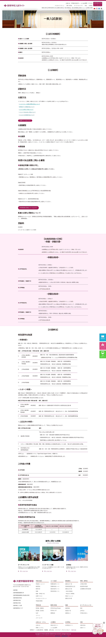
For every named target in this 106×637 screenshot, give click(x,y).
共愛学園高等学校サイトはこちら (98, 4)
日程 (81, 608)
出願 (86, 5)
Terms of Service (64, 635)
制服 (37, 591)
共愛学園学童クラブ (18, 608)
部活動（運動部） (40, 608)
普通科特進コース (55, 586)
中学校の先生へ (84, 613)
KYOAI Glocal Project (56, 608)
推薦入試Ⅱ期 (68, 588)
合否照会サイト (69, 625)
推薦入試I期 (44, 7)
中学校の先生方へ (75, 3)
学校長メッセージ (40, 584)
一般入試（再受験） (70, 593)
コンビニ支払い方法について (26, 109)
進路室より (68, 613)
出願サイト (83, 627)
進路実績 (67, 608)
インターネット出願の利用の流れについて (29, 104)
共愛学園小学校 (17, 603)
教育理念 (38, 586)
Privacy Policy (57, 635)
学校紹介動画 (39, 600)
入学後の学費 (83, 584)
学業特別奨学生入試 (52, 7)
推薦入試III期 (89, 7)
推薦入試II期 (60, 7)
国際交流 (53, 613)
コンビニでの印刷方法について (26, 115)
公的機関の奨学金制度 (85, 588)
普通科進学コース (55, 584)
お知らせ (68, 3)
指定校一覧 (68, 610)
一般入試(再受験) (74, 7)
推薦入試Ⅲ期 (68, 598)
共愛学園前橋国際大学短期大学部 (21, 595)
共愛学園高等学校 (17, 597)
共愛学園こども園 (17, 605)
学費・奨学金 (69, 5)
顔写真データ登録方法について (26, 106)
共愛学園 (15, 590)
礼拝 (37, 613)
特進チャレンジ (82, 7)
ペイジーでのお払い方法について (27, 112)
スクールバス (39, 617)
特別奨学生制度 (84, 586)
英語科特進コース (55, 591)
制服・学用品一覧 (40, 593)
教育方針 (38, 588)
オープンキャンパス (78, 5)
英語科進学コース (55, 588)
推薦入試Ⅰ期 (68, 584)
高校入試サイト (54, 625)
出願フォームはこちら (25, 120)
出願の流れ (83, 625)
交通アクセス (39, 596)
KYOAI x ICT (54, 610)
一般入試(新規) (67, 7)
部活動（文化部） (40, 610)
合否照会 (90, 5)
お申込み (82, 610)
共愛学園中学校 (17, 600)
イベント (38, 615)
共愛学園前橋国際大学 (18, 592)
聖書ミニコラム (39, 627)
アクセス (90, 3)
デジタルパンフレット (59, 5)
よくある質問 (84, 3)
